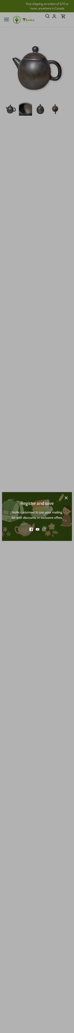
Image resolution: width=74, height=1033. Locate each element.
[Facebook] (31, 529)
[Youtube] (37, 529)
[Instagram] (44, 529)
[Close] (66, 497)
